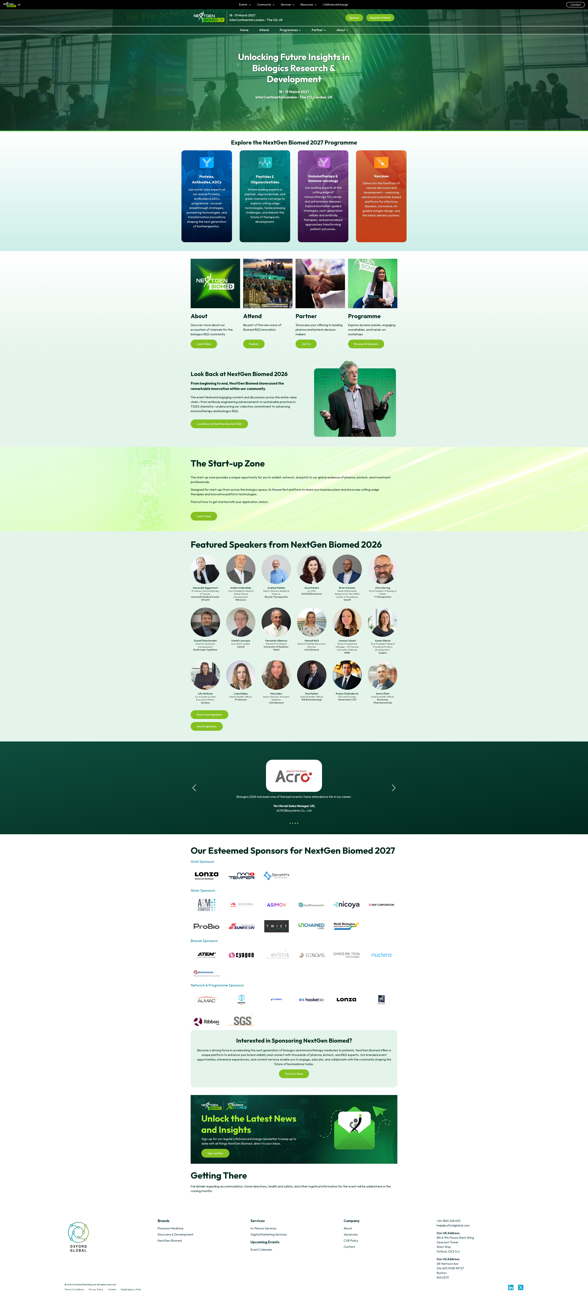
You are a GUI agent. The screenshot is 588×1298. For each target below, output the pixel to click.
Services (286, 4)
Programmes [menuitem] (289, 30)
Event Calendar (261, 1249)
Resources (307, 4)
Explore (253, 344)
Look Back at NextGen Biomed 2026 (219, 424)
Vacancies (351, 1234)
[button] (290, 823)
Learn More (204, 344)
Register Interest (380, 17)
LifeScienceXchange (335, 4)
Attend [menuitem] (264, 30)
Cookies (112, 1289)
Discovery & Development (175, 1234)
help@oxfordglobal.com (453, 1225)
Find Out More (294, 1074)
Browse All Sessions (366, 344)
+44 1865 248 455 (448, 1221)
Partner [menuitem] (317, 30)
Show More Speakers (209, 714)
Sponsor (354, 17)
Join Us (306, 344)
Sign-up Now (215, 1153)
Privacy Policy (96, 1289)
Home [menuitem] (244, 30)
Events (243, 4)
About (348, 1228)
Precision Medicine (170, 1228)
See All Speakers (207, 726)
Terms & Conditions (74, 1289)
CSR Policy (351, 1240)
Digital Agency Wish (131, 1289)
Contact (576, 4)
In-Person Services (263, 1228)
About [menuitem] (341, 30)
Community (264, 4)
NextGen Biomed (170, 1240)
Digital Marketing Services (269, 1234)
